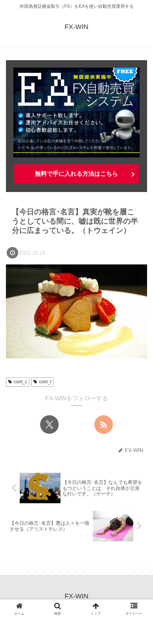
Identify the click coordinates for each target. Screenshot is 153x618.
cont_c (20, 381)
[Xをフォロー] (49, 424)
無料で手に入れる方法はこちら (76, 173)
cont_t (45, 381)
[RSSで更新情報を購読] (103, 424)
